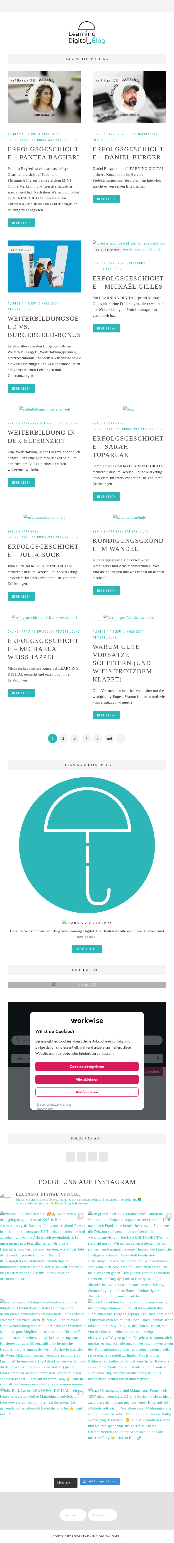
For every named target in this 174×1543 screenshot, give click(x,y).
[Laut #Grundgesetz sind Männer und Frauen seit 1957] (131, 1431)
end (109, 738)
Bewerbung (134, 263)
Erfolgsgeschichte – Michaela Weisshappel (43, 649)
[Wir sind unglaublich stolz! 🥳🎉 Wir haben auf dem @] (43, 1254)
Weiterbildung (68, 140)
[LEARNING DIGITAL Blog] (87, 32)
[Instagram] (145, 6)
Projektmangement (140, 134)
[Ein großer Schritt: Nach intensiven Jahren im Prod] (131, 1254)
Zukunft (73, 423)
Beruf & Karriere (41, 134)
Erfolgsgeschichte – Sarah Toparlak (128, 446)
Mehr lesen (21, 223)
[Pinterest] (136, 6)
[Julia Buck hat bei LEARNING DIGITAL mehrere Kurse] (43, 1431)
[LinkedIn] (154, 6)
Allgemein (16, 134)
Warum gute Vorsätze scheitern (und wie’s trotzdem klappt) (122, 663)
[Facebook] (127, 6)
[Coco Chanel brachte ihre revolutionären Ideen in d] (131, 1342)
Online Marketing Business (30, 140)
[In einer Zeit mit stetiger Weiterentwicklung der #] (43, 1342)
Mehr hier (87, 949)
